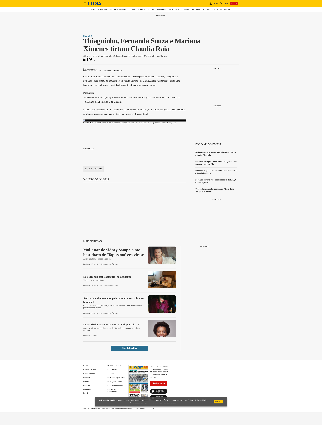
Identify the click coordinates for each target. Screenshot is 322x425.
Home (93, 9)
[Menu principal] (85, 3)
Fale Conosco (140, 409)
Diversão (132, 9)
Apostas (206, 9)
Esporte (141, 9)
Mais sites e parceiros (221, 9)
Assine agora (159, 383)
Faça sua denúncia (115, 385)
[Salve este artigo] (93, 60)
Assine (234, 3)
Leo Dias (88, 36)
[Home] (95, 5)
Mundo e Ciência (182, 9)
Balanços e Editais (114, 381)
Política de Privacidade (112, 390)
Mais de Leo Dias (129, 348)
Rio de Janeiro (120, 9)
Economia (161, 9)
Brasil (170, 9)
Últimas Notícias (104, 9)
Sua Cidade (195, 9)
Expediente (128, 409)
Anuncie (150, 409)
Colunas (151, 9)
